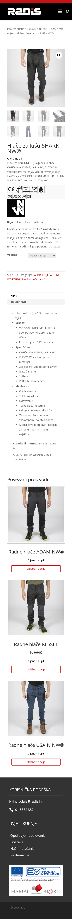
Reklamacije (19, 855)
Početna (11, 28)
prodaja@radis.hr (29, 801)
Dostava (16, 842)
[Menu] (60, 11)
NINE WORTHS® (46, 28)
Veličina (12, 254)
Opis (14, 295)
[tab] (36, 295)
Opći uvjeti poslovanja (28, 835)
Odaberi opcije (36, 568)
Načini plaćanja (22, 848)
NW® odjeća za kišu (34, 279)
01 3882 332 (24, 809)
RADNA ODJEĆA (26, 28)
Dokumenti (18, 302)
